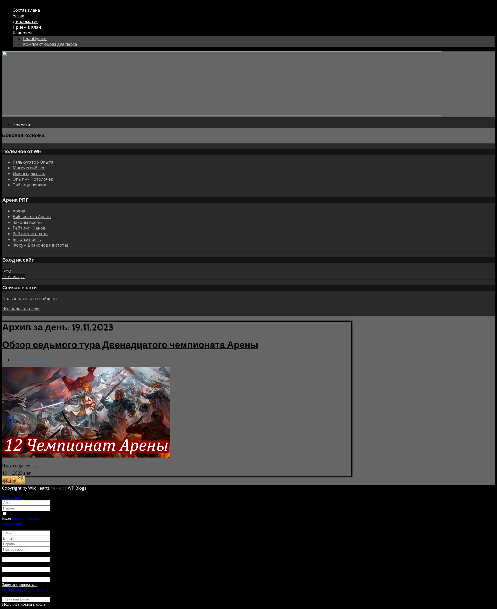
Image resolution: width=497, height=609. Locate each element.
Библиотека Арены (32, 216)
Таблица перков (29, 185)
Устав (18, 16)
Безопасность (27, 239)
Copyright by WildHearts (26, 488)
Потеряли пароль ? (28, 518)
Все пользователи (21, 308)
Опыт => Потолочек (33, 179)
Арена (19, 211)
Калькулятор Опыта (33, 162)
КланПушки (35, 38)
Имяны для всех (29, 173)
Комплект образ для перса (50, 44)
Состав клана (26, 10)
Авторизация (13, 523)
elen (27, 473)
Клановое (23, 33)
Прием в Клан (27, 27)
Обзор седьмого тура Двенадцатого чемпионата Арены (130, 345)
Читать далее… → (20, 466)
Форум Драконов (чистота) (40, 245)
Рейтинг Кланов (29, 228)
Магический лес (29, 168)
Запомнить (17, 514)
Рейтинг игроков (30, 234)
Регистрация (13, 498)
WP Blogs (77, 488)
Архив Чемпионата (32, 360)
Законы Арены (27, 222)
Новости (21, 125)
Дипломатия (25, 21)
